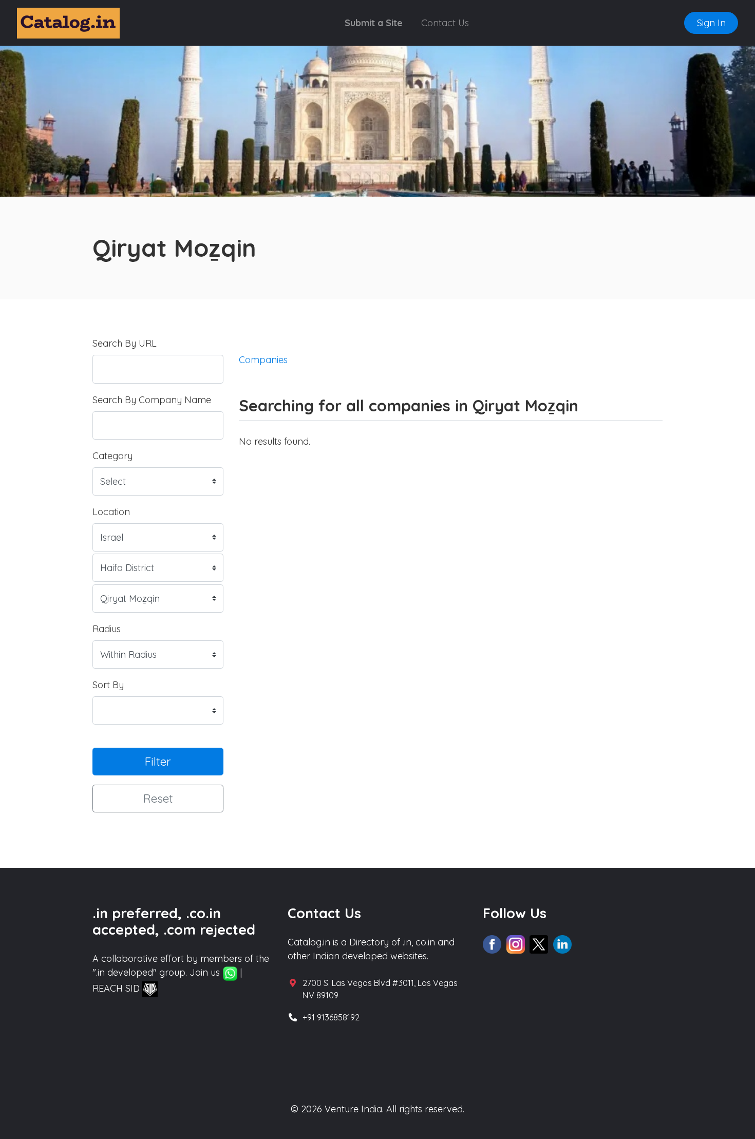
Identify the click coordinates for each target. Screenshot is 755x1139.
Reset (158, 798)
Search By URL (124, 343)
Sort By (108, 685)
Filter (158, 761)
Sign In (711, 23)
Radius (106, 629)
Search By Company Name (151, 400)
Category (112, 456)
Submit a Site (374, 23)
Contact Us (445, 23)
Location (111, 512)
